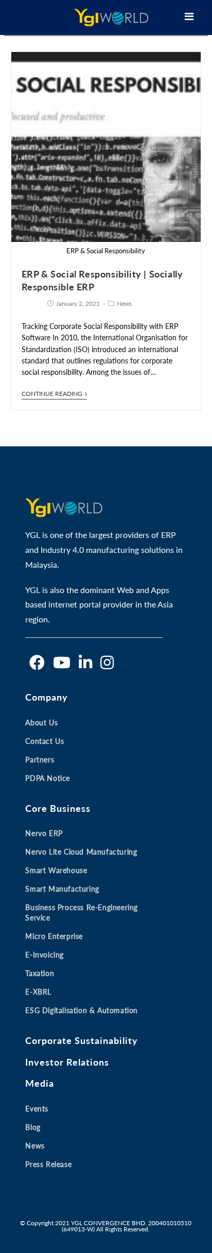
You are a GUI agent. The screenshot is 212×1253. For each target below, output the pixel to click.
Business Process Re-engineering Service (81, 912)
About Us (41, 722)
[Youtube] (61, 662)
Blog (32, 1127)
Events (36, 1108)
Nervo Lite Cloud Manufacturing (81, 851)
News (124, 303)
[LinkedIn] (85, 662)
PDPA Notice (47, 778)
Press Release (48, 1164)
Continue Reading (52, 393)
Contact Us (44, 741)
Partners (39, 759)
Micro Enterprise (54, 936)
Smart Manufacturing (62, 888)
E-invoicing (44, 954)
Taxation (39, 973)
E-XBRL (38, 991)
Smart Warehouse (56, 870)
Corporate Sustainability (81, 1040)
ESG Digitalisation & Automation (81, 1010)
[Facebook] (37, 662)
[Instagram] (107, 662)
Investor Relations (67, 1062)
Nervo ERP (43, 833)
